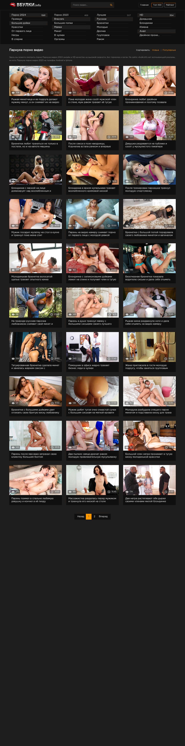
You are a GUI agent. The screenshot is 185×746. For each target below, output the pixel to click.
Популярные (169, 50)
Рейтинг (170, 5)
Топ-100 (157, 5)
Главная (144, 5)
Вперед (103, 517)
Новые (155, 50)
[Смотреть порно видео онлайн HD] (34, 5)
